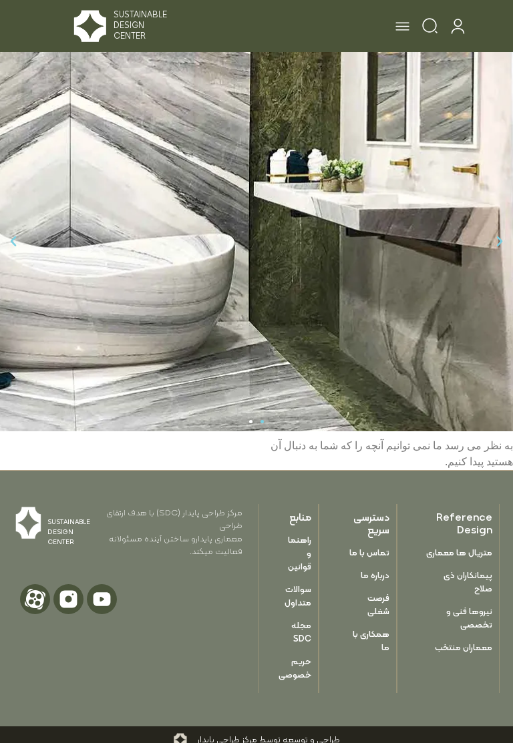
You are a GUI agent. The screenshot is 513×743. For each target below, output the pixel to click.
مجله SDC (301, 631)
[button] (402, 28)
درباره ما (375, 575)
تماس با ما (369, 552)
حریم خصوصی (298, 668)
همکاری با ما (371, 640)
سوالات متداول (298, 595)
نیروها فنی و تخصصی (469, 617)
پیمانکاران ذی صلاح (468, 581)
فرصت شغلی (378, 604)
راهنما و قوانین (299, 553)
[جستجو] (429, 28)
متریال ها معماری (459, 552)
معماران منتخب (463, 647)
